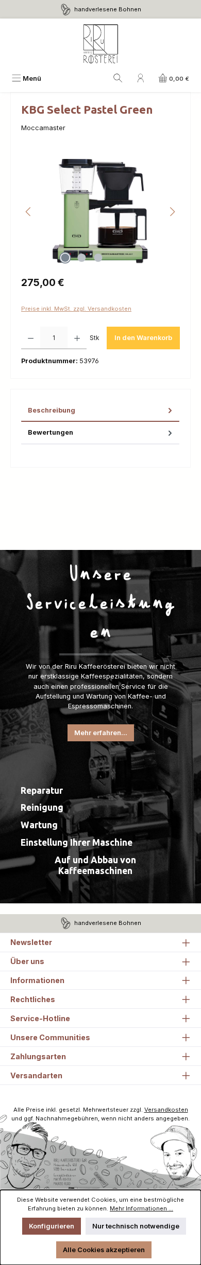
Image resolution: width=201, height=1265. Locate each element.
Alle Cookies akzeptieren (104, 1250)
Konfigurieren (51, 1226)
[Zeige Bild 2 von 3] (81, 258)
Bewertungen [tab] (50, 432)
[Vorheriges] (29, 211)
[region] (100, 212)
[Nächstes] (172, 211)
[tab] (100, 411)
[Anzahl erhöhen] (77, 338)
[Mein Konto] (140, 78)
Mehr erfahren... (100, 733)
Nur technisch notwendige (135, 1226)
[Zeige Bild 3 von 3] (98, 258)
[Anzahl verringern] (30, 338)
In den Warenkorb (143, 338)
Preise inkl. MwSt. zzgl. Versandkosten (76, 308)
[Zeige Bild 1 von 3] (65, 258)
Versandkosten (166, 1109)
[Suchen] (118, 78)
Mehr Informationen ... (141, 1208)
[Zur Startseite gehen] (100, 44)
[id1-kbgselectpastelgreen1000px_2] (100, 212)
